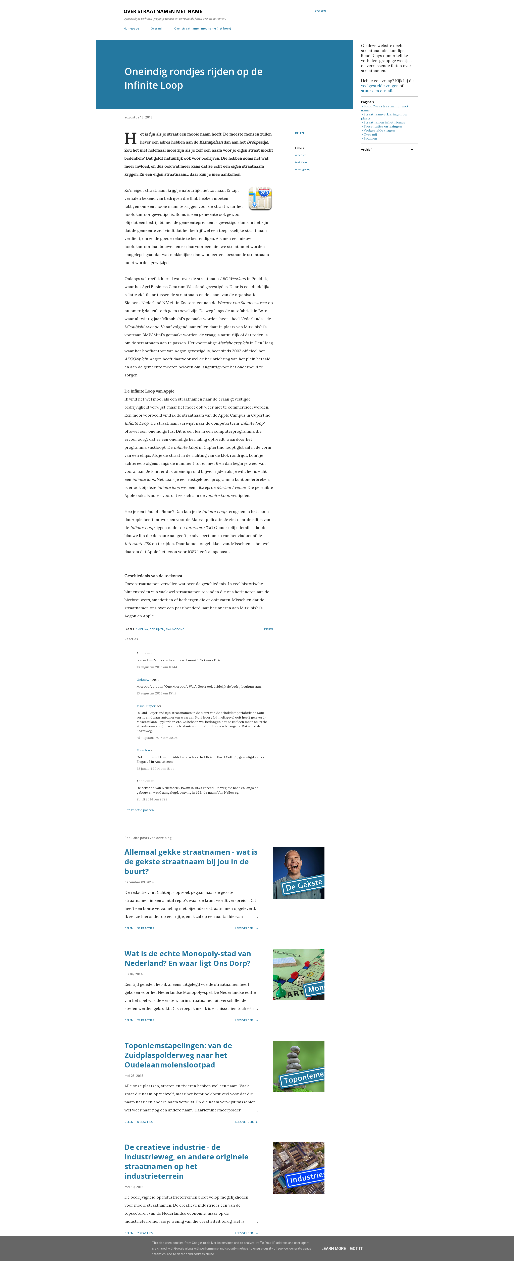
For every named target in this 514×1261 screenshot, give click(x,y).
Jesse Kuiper (146, 706)
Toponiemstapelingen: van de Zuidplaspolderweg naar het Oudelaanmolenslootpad (178, 1055)
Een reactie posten (139, 810)
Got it (356, 1248)
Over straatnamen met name (163, 11)
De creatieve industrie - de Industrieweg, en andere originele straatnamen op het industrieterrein (186, 1161)
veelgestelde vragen (380, 85)
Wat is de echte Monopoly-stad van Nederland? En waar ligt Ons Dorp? (187, 958)
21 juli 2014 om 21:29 (152, 799)
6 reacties (145, 1122)
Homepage (131, 28)
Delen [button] (299, 133)
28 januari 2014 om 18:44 (155, 769)
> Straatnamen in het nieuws (383, 122)
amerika (300, 155)
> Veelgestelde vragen (378, 130)
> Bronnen (369, 138)
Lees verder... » (246, 928)
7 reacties (145, 1233)
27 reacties (145, 1020)
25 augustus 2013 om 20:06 (157, 738)
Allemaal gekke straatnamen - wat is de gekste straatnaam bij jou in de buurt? (191, 861)
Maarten (143, 750)
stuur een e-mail (376, 90)
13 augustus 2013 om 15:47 (156, 693)
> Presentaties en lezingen (381, 126)
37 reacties (145, 928)
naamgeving (302, 169)
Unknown (144, 680)
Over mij (156, 28)
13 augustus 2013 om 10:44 (157, 667)
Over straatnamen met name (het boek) (202, 28)
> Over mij (369, 134)
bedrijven (301, 162)
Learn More (333, 1248)
